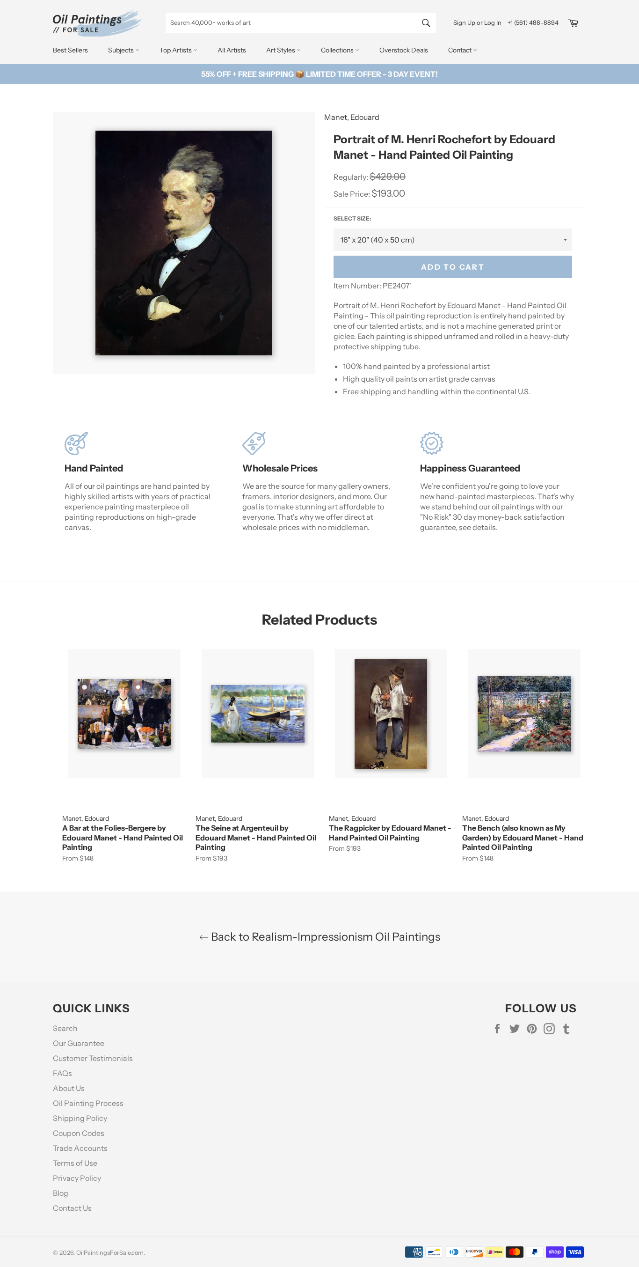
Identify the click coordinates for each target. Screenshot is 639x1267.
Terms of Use (75, 1163)
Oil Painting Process (88, 1103)
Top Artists (176, 50)
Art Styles (281, 50)
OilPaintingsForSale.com (110, 1252)
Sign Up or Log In (477, 22)
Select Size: (352, 218)
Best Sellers (70, 50)
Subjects (121, 50)
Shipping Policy (80, 1118)
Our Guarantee (78, 1043)
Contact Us (72, 1208)
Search (65, 1028)
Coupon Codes (78, 1133)
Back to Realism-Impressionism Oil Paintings (324, 936)
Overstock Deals (403, 50)
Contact (460, 50)
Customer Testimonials (93, 1058)
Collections (338, 50)
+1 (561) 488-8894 (533, 22)
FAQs (62, 1073)
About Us (69, 1088)
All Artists (232, 50)
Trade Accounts (80, 1148)
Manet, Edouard (351, 117)
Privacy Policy (77, 1178)
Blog (60, 1193)
